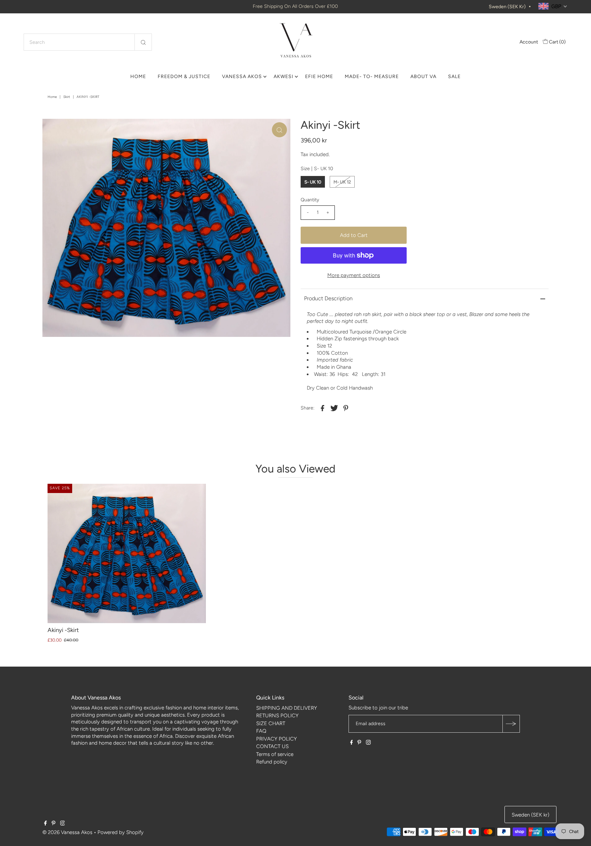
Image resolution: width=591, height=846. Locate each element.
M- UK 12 (342, 182)
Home (52, 96)
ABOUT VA (423, 76)
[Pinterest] (359, 743)
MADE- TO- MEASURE (372, 76)
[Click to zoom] (279, 129)
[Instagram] (368, 743)
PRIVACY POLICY (276, 739)
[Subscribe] (511, 723)
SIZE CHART (270, 723)
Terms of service (274, 754)
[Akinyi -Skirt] (127, 553)
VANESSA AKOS (242, 76)
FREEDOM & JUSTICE (184, 76)
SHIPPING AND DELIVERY (286, 708)
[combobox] (88, 42)
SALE (454, 76)
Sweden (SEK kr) (507, 7)
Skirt (66, 96)
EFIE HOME (319, 76)
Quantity (310, 200)
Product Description (328, 298)
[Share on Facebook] (322, 408)
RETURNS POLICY (277, 715)
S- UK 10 (312, 182)
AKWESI (283, 76)
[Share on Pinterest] (346, 408)
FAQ (261, 731)
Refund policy (271, 762)
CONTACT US (272, 746)
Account (529, 42)
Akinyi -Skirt (63, 630)
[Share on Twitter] (334, 408)
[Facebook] (351, 743)
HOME (138, 76)
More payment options (353, 275)
